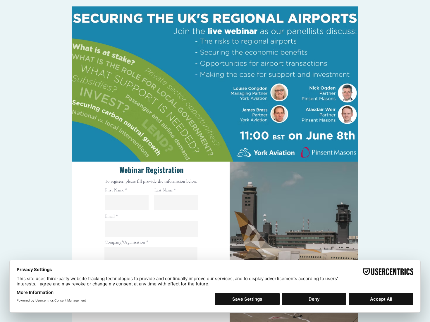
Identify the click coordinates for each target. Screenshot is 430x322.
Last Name (163, 190)
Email (110, 216)
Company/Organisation (125, 242)
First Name (114, 190)
